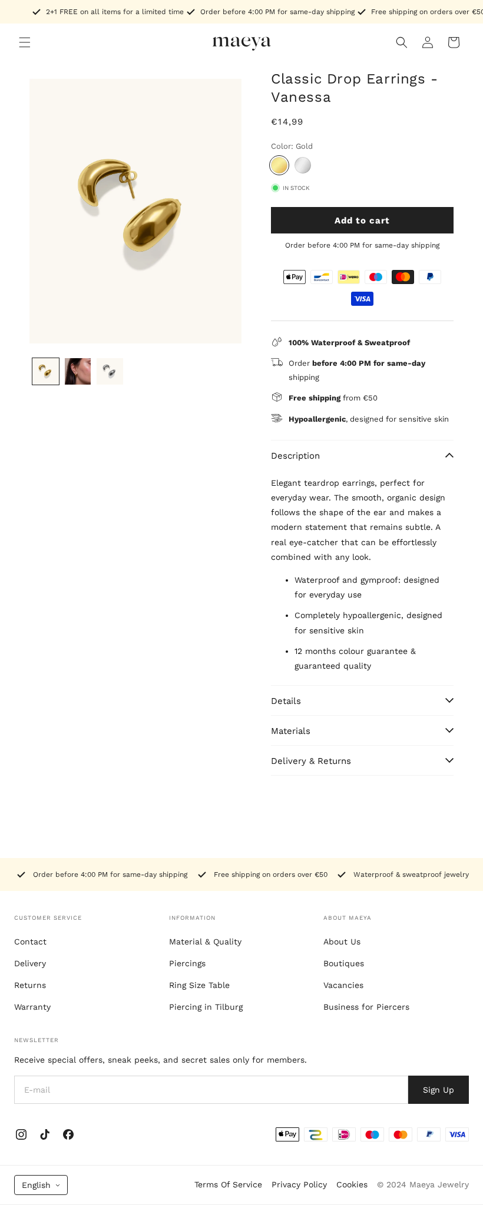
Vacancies (343, 985)
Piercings (187, 963)
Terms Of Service (228, 1184)
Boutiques (343, 963)
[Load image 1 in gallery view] (45, 371)
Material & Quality (205, 941)
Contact (30, 941)
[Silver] (303, 165)
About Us (341, 941)
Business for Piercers (366, 1007)
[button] (25, 42)
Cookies (352, 1184)
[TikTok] (45, 1134)
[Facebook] (68, 1134)
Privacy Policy (299, 1184)
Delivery (30, 963)
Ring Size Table (199, 985)
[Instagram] (21, 1134)
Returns (30, 985)
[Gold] (279, 165)
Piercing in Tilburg (206, 1007)
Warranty (32, 1007)
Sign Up (438, 1089)
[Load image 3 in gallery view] (110, 371)
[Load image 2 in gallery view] (78, 371)
